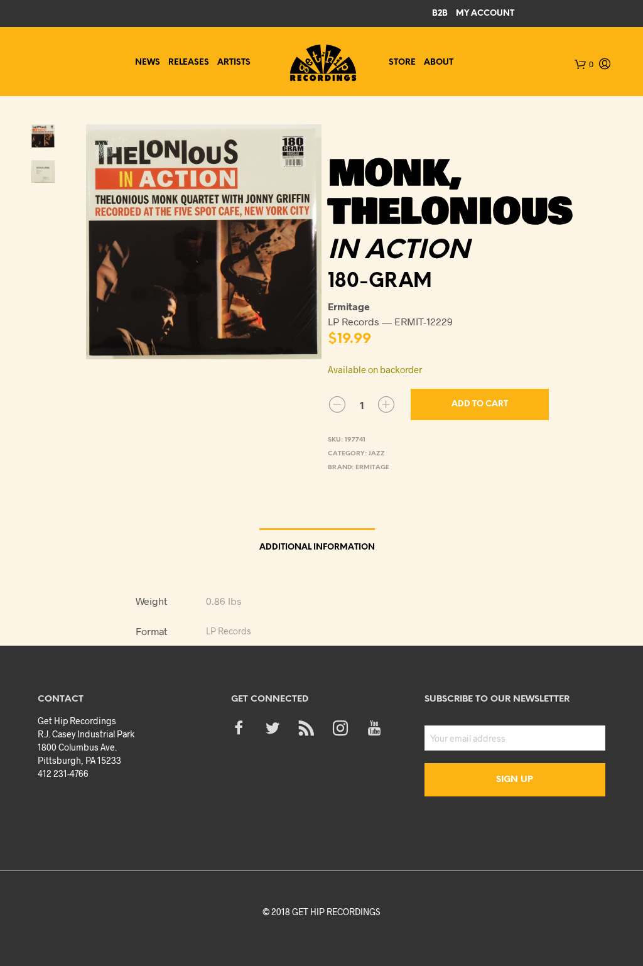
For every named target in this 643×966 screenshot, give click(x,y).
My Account (485, 13)
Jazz (377, 453)
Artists (234, 62)
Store (402, 62)
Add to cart (479, 404)
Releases (188, 62)
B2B (440, 13)
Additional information (317, 547)
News (147, 62)
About (438, 62)
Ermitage (372, 467)
